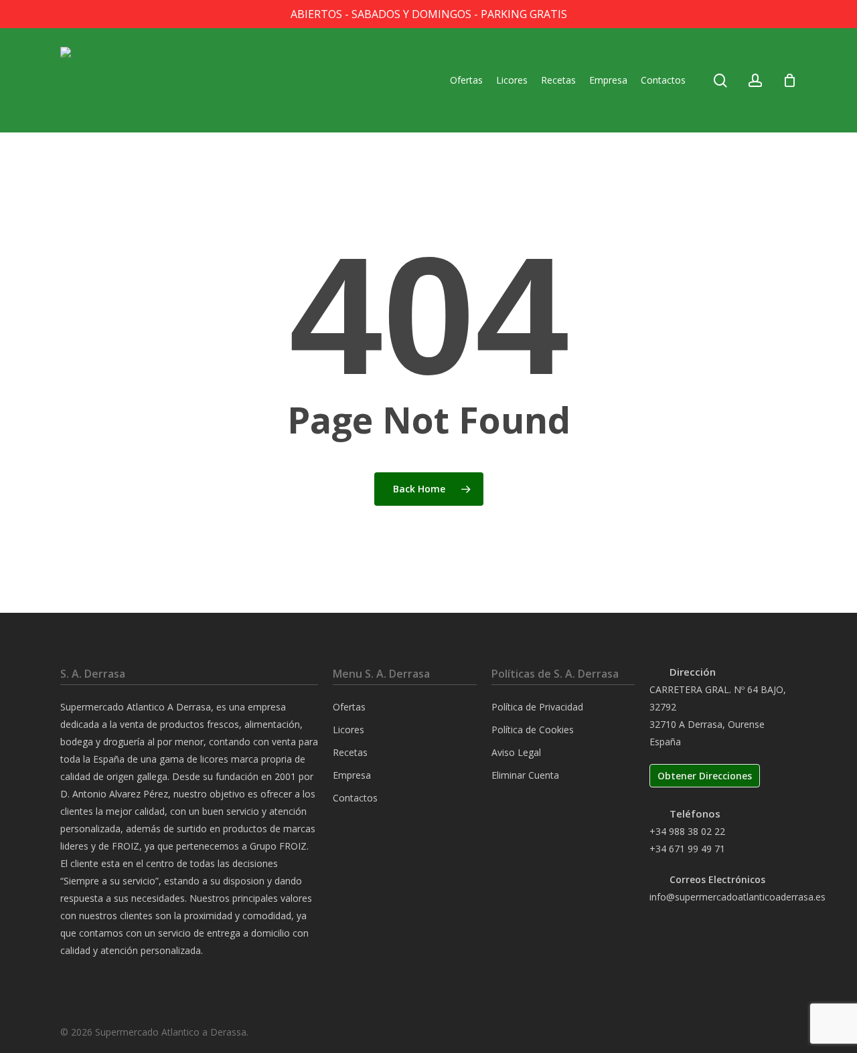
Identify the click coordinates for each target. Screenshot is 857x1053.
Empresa (352, 775)
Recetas (350, 752)
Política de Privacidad (537, 706)
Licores (348, 729)
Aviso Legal (516, 752)
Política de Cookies (532, 729)
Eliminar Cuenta (525, 775)
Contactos (355, 797)
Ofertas (349, 706)
